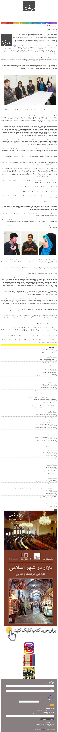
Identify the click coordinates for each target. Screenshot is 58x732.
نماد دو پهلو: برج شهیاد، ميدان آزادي (50, 448)
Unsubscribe (44, 719)
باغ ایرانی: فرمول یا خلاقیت (51, 501)
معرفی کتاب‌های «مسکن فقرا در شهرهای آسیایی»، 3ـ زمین (46, 414)
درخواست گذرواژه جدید (49, 697)
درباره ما (4, 23)
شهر (42, 23)
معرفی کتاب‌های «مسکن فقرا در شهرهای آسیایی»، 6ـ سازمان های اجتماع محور (42, 397)
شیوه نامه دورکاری (53, 374)
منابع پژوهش (16, 23)
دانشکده (10, 23)
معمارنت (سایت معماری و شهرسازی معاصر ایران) (47, 713)
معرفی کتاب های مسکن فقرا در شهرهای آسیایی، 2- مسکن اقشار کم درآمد (43, 424)
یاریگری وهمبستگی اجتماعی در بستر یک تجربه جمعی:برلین (46, 365)
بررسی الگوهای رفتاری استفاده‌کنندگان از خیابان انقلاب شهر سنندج (44, 399)
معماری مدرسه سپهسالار (52, 483)
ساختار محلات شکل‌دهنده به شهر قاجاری (49, 496)
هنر (29, 23)
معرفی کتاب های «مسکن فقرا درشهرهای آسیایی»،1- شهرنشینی (45, 427)
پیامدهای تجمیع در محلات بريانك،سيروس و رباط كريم (47, 446)
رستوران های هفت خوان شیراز (51, 467)
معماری (47, 23)
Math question (51, 699)
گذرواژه (52, 689)
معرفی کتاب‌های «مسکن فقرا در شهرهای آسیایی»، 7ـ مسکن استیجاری (44, 393)
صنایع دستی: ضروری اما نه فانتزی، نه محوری (48, 380)
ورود (52, 705)
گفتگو (15, 46)
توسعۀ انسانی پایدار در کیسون (51, 505)
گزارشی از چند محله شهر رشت (50, 433)
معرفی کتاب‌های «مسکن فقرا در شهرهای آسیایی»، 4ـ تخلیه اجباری (44, 407)
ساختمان (23, 23)
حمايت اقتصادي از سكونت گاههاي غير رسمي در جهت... (46, 384)
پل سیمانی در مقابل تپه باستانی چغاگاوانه (49, 402)
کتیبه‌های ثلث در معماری (52, 470)
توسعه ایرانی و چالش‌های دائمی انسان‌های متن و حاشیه (46, 440)
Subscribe (51, 719)
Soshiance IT (43, 729)
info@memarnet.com (50, 726)
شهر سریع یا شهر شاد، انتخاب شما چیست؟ (48, 417)
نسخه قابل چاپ (47, 342)
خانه (54, 23)
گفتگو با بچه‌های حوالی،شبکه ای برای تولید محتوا (47, 420)
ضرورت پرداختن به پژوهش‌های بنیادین (49, 349)
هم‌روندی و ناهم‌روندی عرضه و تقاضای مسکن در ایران (47, 387)
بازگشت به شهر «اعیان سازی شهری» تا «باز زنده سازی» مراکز (45, 390)
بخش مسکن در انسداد (52, 377)
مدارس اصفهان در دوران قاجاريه (50, 473)
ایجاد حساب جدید (51, 695)
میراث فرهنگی (35, 24)
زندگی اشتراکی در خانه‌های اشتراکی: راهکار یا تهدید (47, 430)
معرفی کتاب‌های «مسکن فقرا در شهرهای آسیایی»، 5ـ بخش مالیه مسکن (43, 405)
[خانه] (29, 6)
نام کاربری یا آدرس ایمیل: (49, 683)
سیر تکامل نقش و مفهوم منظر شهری (49, 486)
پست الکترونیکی (36, 713)
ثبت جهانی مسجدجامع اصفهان (51, 480)
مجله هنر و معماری (53, 461)
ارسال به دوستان (40, 342)
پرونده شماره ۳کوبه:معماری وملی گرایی (49, 362)
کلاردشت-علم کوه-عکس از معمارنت (50, 499)
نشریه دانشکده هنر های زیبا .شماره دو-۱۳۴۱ (48, 372)
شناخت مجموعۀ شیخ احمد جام (51, 455)
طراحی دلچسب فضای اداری (51, 493)
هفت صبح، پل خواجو (52, 411)
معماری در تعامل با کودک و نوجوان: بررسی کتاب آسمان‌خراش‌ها (45, 437)
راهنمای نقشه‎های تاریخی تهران (51, 490)
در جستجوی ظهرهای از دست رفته (50, 369)
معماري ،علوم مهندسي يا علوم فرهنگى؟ (49, 352)
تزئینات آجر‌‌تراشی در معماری (51, 458)
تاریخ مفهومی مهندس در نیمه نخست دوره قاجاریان (47, 359)
